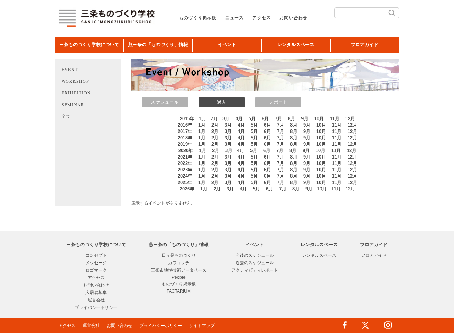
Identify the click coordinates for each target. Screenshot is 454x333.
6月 (265, 118)
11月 (334, 118)
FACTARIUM (179, 291)
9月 (304, 118)
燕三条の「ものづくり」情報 (158, 44)
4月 (239, 118)
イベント (227, 44)
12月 (350, 118)
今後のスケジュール (255, 255)
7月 (278, 118)
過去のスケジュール (255, 262)
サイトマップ (202, 325)
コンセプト (96, 255)
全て (66, 116)
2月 (214, 125)
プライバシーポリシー (96, 307)
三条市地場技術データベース (178, 270)
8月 (291, 118)
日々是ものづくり (179, 255)
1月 (201, 125)
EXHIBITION (76, 92)
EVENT (70, 69)
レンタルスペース (295, 44)
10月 (319, 118)
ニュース (234, 17)
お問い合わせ (293, 17)
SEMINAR (73, 104)
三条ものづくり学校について (89, 44)
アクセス (261, 17)
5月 (252, 118)
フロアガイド (364, 44)
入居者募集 (96, 292)
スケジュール (165, 102)
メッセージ (96, 262)
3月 (228, 125)
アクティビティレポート (254, 270)
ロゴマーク (96, 270)
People (179, 277)
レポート (278, 102)
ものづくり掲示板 (198, 17)
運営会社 (96, 300)
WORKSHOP (75, 81)
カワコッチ (178, 262)
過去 (221, 102)
